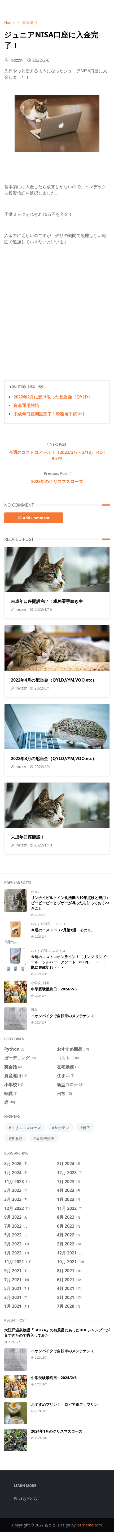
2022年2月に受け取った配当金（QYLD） (53, 397)
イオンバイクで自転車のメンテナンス (62, 1015)
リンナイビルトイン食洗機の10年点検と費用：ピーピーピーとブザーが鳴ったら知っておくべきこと (70, 903)
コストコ (58, 923)
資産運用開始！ (28, 405)
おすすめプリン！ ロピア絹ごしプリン (64, 1404)
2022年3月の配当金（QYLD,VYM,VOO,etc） (54, 758)
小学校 (36, 983)
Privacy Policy (25, 1498)
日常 (46, 983)
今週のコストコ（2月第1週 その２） (63, 929)
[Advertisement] (57, 317)
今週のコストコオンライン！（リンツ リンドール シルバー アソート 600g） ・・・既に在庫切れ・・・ (69, 962)
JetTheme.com (89, 1524)
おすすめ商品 (41, 923)
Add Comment (36, 517)
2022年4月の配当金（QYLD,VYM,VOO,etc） (54, 680)
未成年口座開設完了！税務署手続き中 (50, 414)
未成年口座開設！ (28, 837)
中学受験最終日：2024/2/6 (54, 988)
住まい (36, 891)
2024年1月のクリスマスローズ (56, 1431)
